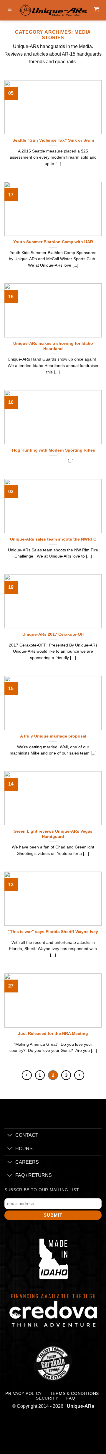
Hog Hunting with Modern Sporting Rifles (53, 450)
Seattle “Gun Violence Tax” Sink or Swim (53, 140)
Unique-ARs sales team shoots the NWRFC (53, 539)
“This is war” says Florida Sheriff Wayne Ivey (53, 932)
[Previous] (27, 1075)
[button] (9, 10)
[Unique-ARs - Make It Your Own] (53, 10)
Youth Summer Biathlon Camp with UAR (53, 242)
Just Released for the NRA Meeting (53, 1033)
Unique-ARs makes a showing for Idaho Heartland (53, 346)
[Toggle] (9, 1135)
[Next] (79, 1075)
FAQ (70, 1398)
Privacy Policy (23, 1393)
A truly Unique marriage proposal (53, 736)
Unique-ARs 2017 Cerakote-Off (53, 634)
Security (47, 1398)
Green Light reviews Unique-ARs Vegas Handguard (53, 834)
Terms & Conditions (74, 1393)
